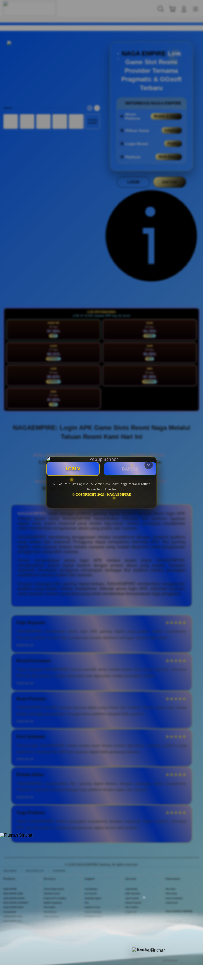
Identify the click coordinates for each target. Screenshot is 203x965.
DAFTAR (130, 469)
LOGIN (73, 469)
